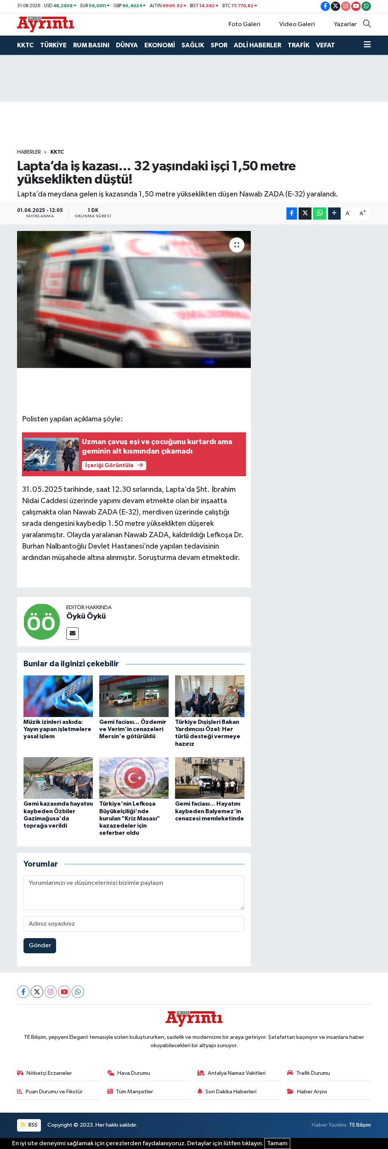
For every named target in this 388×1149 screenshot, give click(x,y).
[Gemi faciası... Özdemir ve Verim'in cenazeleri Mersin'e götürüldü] (134, 696)
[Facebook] (23, 991)
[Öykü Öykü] (41, 621)
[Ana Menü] (367, 45)
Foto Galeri (244, 24)
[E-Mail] (72, 633)
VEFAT (325, 45)
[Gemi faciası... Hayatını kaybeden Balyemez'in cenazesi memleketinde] (209, 778)
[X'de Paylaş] (305, 213)
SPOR (219, 45)
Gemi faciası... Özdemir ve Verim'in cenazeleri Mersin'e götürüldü (132, 729)
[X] (37, 991)
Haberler (29, 152)
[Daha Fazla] (334, 213)
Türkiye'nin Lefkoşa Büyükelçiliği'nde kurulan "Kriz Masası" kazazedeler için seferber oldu (129, 818)
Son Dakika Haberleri (231, 1091)
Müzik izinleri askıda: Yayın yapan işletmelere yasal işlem (57, 729)
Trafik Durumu (313, 1073)
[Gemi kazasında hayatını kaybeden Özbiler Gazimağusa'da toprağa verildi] (58, 778)
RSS (32, 1125)
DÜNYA (127, 45)
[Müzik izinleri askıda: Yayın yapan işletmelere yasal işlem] (58, 696)
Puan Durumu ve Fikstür (54, 1091)
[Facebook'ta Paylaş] (291, 213)
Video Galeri (297, 24)
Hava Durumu (133, 1073)
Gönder (40, 945)
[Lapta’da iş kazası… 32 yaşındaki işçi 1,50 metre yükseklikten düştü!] (134, 299)
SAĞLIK (192, 45)
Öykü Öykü (86, 616)
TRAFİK (299, 45)
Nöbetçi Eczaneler (49, 1073)
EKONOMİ (159, 45)
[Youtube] (64, 991)
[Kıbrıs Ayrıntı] (45, 24)
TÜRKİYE (53, 45)
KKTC (25, 45)
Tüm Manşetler (134, 1091)
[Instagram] (50, 991)
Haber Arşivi (312, 1091)
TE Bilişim (360, 1125)
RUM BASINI (91, 45)
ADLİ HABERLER (257, 45)
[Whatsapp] (78, 991)
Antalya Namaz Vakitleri (237, 1073)
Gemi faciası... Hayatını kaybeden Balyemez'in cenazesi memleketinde (209, 811)
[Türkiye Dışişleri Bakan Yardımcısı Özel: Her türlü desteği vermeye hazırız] (209, 696)
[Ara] (367, 25)
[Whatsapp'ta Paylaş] (319, 213)
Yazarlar (345, 24)
